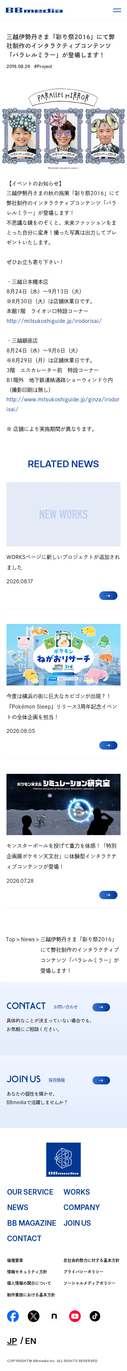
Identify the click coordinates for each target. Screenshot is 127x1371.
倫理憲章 (15, 1260)
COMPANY (81, 1207)
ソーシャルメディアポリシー (89, 1283)
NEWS (17, 1207)
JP (12, 1341)
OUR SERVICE (30, 1192)
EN (30, 1341)
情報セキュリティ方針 (27, 1272)
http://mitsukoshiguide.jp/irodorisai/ (54, 321)
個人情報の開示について (29, 1283)
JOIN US (77, 1223)
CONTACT (24, 1238)
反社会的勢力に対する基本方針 (91, 1260)
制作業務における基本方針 (31, 1295)
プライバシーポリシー (83, 1272)
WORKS (76, 1192)
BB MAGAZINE (31, 1223)
